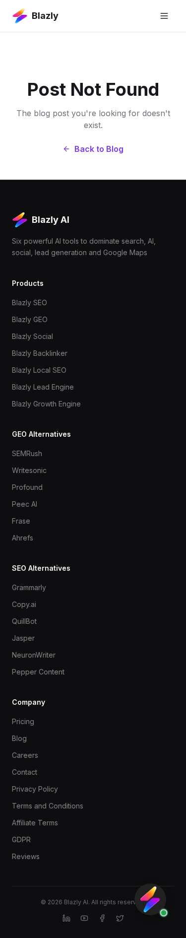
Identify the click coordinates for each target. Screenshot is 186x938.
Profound (27, 487)
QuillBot (24, 621)
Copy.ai (24, 604)
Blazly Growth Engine (46, 404)
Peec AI (24, 504)
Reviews (26, 856)
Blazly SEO (29, 302)
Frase (21, 521)
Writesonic (29, 470)
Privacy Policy (35, 789)
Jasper (23, 638)
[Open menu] (164, 16)
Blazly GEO (30, 319)
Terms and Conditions (47, 806)
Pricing (23, 721)
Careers (25, 755)
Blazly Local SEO (39, 370)
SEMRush (27, 453)
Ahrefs (22, 538)
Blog (19, 738)
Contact (24, 772)
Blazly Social (32, 336)
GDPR (21, 839)
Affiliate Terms (35, 822)
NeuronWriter (34, 655)
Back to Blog (99, 149)
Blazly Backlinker (39, 353)
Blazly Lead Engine (43, 387)
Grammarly (29, 587)
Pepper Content (38, 672)
